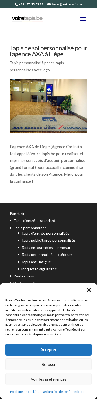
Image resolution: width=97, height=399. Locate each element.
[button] (89, 290)
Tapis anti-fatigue (36, 261)
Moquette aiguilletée (39, 268)
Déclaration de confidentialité (63, 392)
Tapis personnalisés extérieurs (47, 254)
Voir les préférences (49, 379)
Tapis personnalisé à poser (32, 62)
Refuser (48, 364)
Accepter (48, 349)
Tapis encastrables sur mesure (46, 247)
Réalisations (23, 276)
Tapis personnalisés (30, 227)
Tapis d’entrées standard (34, 220)
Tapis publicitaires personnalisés (48, 240)
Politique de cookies (24, 392)
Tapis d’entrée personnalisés (45, 233)
